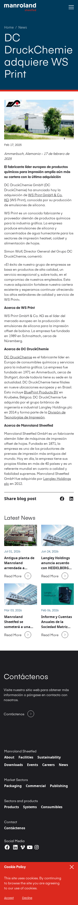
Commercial (36, 786)
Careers (48, 764)
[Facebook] (7, 847)
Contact (10, 821)
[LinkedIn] (15, 847)
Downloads (13, 764)
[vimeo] (22, 847)
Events (32, 764)
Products (11, 807)
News (22, 27)
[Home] (20, 7)
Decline (27, 898)
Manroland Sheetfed (20, 751)
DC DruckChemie (18, 357)
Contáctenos (14, 828)
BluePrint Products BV (41, 392)
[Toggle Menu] (71, 7)
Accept (9, 898)
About (9, 757)
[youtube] (29, 847)
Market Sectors (16, 779)
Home (9, 27)
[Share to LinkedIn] (71, 498)
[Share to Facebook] (62, 498)
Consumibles (51, 807)
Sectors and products (21, 800)
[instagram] (37, 847)
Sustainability (49, 757)
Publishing (59, 786)
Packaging (13, 786)
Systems (30, 807)
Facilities (26, 757)
